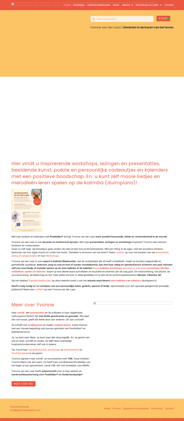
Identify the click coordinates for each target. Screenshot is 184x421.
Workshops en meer (147, 5)
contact (120, 252)
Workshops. (53, 255)
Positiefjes (79, 5)
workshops (54, 349)
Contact (169, 5)
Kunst (116, 5)
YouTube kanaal (20, 353)
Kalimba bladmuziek (98, 5)
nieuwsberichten (37, 349)
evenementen (71, 349)
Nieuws (126, 5)
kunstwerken (36, 312)
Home (67, 5)
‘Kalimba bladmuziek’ (39, 280)
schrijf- (21, 312)
